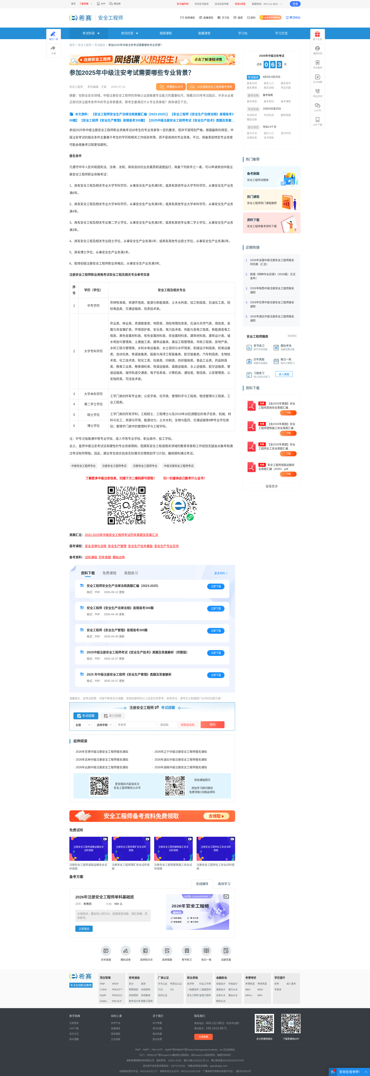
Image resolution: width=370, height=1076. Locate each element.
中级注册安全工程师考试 (178, 465)
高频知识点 (146, 959)
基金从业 (233, 995)
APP (102, 4)
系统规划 (133, 995)
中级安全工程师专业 (83, 465)
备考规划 (252, 101)
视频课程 (189, 17)
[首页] (80, 17)
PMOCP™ (117, 989)
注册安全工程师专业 (145, 465)
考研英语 (262, 983)
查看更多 (272, 486)
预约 (212, 724)
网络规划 (133, 989)
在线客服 (203, 1037)
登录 (295, 3)
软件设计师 (134, 1001)
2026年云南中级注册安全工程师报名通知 (102, 767)
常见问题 (286, 87)
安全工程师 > (86, 44)
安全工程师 (193, 995)
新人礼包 (317, 39)
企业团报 (317, 82)
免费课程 (109, 573)
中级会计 (233, 983)
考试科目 (269, 115)
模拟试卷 (126, 959)
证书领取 (269, 137)
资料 (253, 17)
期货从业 (220, 1001)
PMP (102, 983)
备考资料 (269, 101)
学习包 (225, 17)
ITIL (172, 989)
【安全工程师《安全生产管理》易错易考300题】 (113, 120)
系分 (131, 983)
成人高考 (291, 983)
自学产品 (115, 1023)
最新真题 (286, 115)
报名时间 (252, 83)
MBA (247, 989)
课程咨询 (317, 53)
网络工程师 (147, 1001)
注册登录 (74, 1023)
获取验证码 (187, 724)
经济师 (190, 983)
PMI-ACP (117, 1001)
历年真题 (106, 959)
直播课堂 (208, 17)
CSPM (103, 989)
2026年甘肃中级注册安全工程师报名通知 (102, 751)
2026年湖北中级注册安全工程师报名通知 (181, 759)
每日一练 (206, 959)
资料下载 (88, 573)
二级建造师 (205, 989)
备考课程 (286, 101)
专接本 (277, 989)
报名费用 (252, 87)
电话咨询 (317, 96)
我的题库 (292, 336)
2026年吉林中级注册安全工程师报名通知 (102, 759)
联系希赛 (157, 1034)
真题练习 (131, 573)
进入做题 (284, 374)
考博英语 (250, 983)
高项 (143, 983)
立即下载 (216, 586)
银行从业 (233, 989)
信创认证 (162, 995)
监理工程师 (205, 995)
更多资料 (219, 573)
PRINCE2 (117, 995)
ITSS (160, 989)
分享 (53, 53)
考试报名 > (101, 44)
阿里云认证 (176, 983)
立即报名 (84, 928)
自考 (276, 983)
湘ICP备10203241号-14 (196, 1060)
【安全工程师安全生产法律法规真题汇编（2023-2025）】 (130, 114)
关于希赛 (157, 1023)
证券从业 (220, 995)
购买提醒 (74, 1039)
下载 (288, 412)
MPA (259, 995)
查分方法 (252, 133)
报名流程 (269, 87)
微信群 (117, 4)
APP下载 (317, 125)
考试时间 (252, 115)
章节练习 (187, 959)
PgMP (103, 995)
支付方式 (74, 1034)
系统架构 (145, 989)
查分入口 (269, 133)
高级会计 (220, 989)
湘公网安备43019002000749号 (227, 1060)
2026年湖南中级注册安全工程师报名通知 (181, 767)
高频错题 (167, 959)
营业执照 (157, 1039)
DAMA (103, 1001)
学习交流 (281, 33)
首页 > (73, 44)
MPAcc (248, 995)
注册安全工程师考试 (114, 465)
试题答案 (226, 959)
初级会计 (220, 983)
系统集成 (145, 995)
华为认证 (162, 983)
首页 (73, 4)
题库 (240, 17)
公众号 (317, 110)
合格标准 (252, 137)
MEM (260, 989)
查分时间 (286, 133)
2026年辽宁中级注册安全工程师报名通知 (181, 751)
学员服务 (317, 68)
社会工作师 (205, 983)
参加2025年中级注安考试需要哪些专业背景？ (135, 44)
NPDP (115, 983)
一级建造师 (193, 989)
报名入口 (269, 83)
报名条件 (286, 83)
